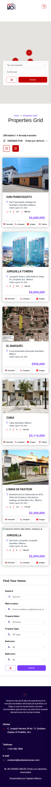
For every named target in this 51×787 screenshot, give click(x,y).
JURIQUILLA (13, 535)
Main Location (11, 604)
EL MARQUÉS (14, 346)
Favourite (9, 224)
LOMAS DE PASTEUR (19, 489)
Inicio (16, 116)
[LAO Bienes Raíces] (11, 6)
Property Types (12, 629)
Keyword (9, 591)
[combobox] (26, 65)
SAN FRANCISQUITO (19, 197)
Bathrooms (10, 654)
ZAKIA (10, 417)
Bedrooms (10, 641)
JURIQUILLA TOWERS (19, 271)
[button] (44, 6)
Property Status (12, 616)
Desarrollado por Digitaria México (25, 778)
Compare (20, 224)
